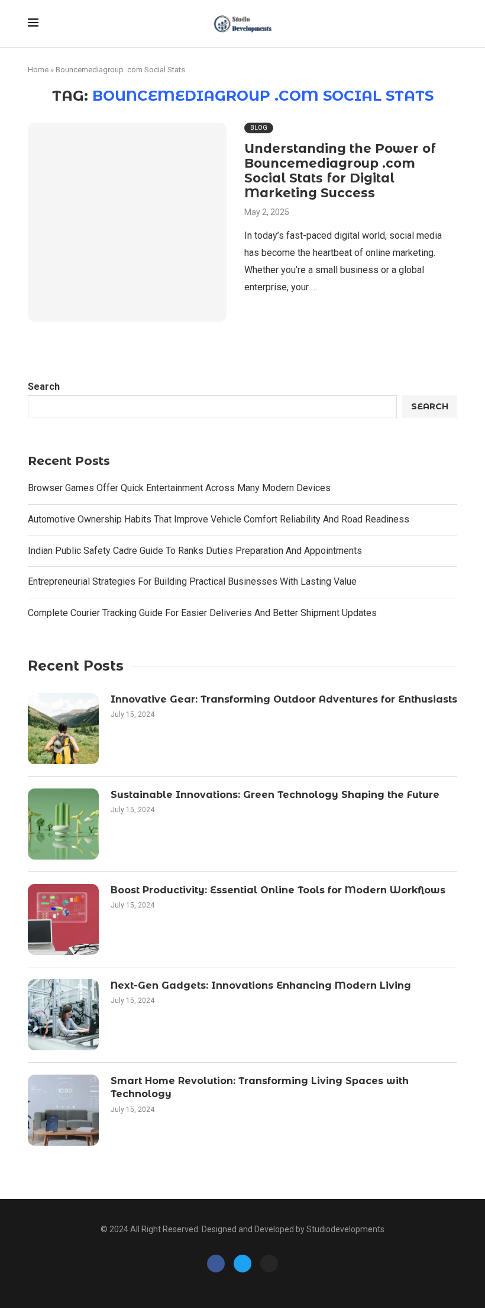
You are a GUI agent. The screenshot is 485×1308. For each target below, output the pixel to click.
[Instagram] (269, 1263)
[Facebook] (216, 1263)
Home (38, 69)
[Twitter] (242, 1263)
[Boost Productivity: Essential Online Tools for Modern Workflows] (63, 919)
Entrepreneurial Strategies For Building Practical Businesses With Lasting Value (192, 581)
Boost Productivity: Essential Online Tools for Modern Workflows (278, 890)
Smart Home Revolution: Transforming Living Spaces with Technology (260, 1087)
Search (44, 386)
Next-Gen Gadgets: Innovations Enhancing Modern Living (261, 985)
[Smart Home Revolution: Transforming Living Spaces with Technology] (63, 1110)
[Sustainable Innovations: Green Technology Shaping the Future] (63, 824)
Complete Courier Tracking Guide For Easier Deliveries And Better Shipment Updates (202, 612)
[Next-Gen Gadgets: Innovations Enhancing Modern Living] (63, 1014)
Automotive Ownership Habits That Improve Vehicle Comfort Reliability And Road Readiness (218, 519)
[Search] (451, 24)
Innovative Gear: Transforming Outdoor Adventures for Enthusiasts (284, 699)
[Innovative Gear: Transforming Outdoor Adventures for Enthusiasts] (63, 728)
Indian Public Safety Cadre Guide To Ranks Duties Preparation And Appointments (195, 550)
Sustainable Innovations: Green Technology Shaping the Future (275, 794)
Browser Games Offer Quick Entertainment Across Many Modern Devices (179, 487)
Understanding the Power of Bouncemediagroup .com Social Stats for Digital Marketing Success (340, 170)
